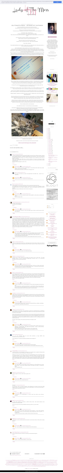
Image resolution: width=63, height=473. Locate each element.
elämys (32, 462)
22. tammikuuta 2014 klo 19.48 (23, 432)
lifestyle (34, 464)
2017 (48, 134)
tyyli (52, 465)
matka (46, 464)
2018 (48, 133)
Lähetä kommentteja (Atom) (16, 455)
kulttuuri (19, 464)
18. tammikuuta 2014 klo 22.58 (26, 425)
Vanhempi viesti (38, 453)
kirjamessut (13, 464)
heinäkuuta (49, 145)
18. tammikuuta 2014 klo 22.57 (20, 418)
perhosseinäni (52, 221)
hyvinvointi (13, 463)
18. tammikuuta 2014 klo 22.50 (26, 409)
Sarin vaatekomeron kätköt (16, 216)
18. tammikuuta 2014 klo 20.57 (26, 363)
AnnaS (13, 400)
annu (13, 154)
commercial (29, 462)
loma (37, 464)
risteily (28, 465)
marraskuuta (50, 140)
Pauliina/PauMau (15, 350)
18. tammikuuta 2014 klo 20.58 (26, 378)
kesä (49, 463)
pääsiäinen (20, 465)
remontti (25, 465)
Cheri (13, 272)
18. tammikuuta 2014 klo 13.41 (19, 309)
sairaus (30, 465)
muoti (51, 464)
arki (13, 462)
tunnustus (50, 465)
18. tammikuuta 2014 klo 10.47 (26, 193)
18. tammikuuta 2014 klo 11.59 (20, 256)
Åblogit (41, 466)
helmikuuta (49, 151)
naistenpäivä (7, 465)
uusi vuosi (55, 465)
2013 (48, 163)
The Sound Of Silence (52, 102)
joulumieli (30, 463)
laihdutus (26, 464)
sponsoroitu (35, 465)
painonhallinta (17, 465)
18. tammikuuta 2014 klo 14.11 (21, 172)
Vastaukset (15, 164)
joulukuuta (49, 139)
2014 (48, 138)
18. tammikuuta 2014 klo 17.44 (22, 350)
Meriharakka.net (52, 218)
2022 (48, 128)
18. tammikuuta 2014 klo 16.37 (26, 343)
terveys (48, 465)
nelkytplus (10, 465)
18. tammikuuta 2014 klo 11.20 (26, 231)
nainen (57, 464)
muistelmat (48, 464)
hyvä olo (19, 463)
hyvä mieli (16, 463)
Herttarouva (14, 418)
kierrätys (6, 464)
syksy (38, 465)
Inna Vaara (14, 293)
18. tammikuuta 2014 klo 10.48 (26, 209)
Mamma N (13, 372)
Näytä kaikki (56, 239)
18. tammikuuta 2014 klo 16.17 (18, 334)
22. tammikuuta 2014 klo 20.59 (26, 438)
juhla (35, 463)
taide (40, 465)
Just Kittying (52, 231)
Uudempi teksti (15, 453)
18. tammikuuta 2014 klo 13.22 (18, 272)
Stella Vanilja (52, 222)
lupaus (44, 464)
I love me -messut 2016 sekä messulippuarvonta (52, 91)
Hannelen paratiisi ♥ (52, 220)
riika (27, 465)
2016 (48, 135)
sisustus (32, 465)
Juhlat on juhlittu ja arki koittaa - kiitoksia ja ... (52, 161)
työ (53, 465)
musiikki (53, 464)
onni (14, 465)
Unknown (13, 256)
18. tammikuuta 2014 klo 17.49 (20, 372)
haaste (40, 462)
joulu (28, 463)
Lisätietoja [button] (24, 2)
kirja (11, 464)
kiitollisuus (9, 464)
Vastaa (14, 180)
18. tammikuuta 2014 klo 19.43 (20, 385)
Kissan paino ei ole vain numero (52, 232)
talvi (41, 465)
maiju (13, 241)
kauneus (41, 463)
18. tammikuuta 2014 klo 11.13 (25, 216)
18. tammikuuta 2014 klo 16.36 (26, 324)
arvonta (15, 462)
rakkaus (23, 465)
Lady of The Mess (17, 166)
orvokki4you (52, 225)
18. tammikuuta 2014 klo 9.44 (18, 154)
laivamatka (29, 464)
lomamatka (39, 464)
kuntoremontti (23, 464)
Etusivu (27, 453)
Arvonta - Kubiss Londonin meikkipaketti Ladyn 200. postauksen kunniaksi (52, 84)
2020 (48, 130)
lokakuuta (49, 141)
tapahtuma (43, 465)
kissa (16, 464)
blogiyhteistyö (24, 462)
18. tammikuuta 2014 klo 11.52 (18, 241)
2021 (48, 129)
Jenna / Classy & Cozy (15, 432)
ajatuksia (11, 462)
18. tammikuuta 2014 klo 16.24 (26, 177)
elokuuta (49, 144)
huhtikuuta (49, 149)
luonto (42, 464)
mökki (55, 464)
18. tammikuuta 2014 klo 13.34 (20, 293)
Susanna (13, 309)
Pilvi (13, 334)
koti (17, 464)
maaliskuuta (50, 150)
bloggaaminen (20, 462)
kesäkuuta (49, 146)
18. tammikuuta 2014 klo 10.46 (26, 166)
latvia (31, 464)
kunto (21, 464)
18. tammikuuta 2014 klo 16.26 (26, 264)
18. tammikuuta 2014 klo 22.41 (19, 400)
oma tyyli (13, 465)
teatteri (46, 465)
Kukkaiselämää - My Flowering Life (52, 228)
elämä (34, 462)
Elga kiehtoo (52, 214)
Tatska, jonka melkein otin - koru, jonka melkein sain (53, 155)
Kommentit (49, 207)
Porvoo (52, 226)
